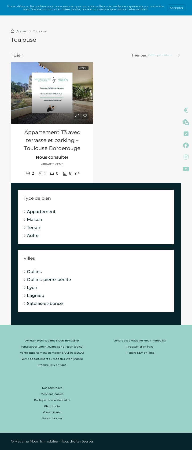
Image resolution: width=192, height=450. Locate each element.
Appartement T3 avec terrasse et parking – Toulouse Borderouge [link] (52, 140)
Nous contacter (52, 418)
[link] (52, 93)
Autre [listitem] (33, 235)
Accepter (176, 8)
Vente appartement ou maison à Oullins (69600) (52, 352)
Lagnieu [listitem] (35, 295)
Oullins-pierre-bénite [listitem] (49, 279)
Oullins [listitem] (34, 271)
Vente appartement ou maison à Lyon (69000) (52, 358)
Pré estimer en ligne (140, 346)
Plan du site (52, 406)
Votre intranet (52, 412)
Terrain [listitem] (34, 227)
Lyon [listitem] (32, 287)
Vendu (83, 68)
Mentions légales (52, 394)
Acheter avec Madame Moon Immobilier (52, 340)
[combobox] (164, 55)
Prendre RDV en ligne (52, 365)
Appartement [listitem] (41, 211)
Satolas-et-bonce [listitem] (45, 303)
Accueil (21, 31)
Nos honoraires (52, 388)
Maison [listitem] (34, 219)
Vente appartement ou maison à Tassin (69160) (52, 346)
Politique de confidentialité (52, 400)
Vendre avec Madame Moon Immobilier (140, 340)
